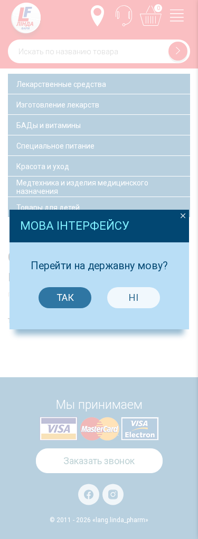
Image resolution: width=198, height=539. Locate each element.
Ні (133, 297)
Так (65, 297)
